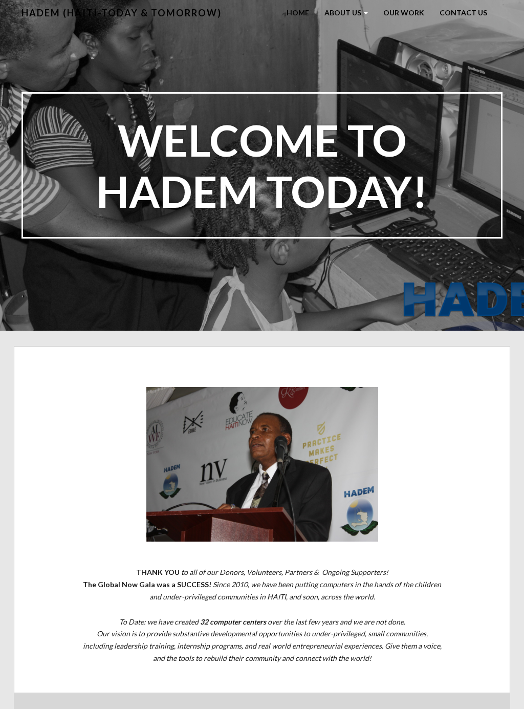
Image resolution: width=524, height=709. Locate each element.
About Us (343, 12)
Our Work (403, 12)
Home (298, 12)
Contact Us (463, 12)
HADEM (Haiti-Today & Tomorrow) (121, 12)
